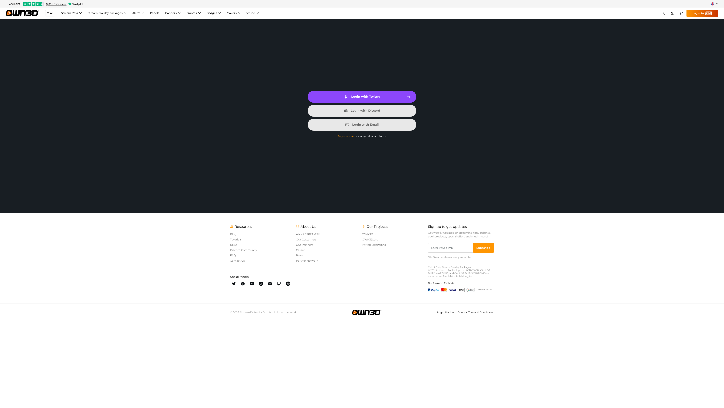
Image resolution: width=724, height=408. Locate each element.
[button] (483, 248)
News (233, 244)
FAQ (233, 255)
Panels (154, 13)
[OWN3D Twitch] (279, 283)
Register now (346, 136)
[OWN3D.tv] (367, 312)
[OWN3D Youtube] (252, 283)
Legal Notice (445, 312)
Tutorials (236, 239)
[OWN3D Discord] (270, 283)
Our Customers (306, 239)
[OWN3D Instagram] (261, 283)
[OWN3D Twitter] (234, 283)
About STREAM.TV (308, 234)
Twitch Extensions (374, 244)
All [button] (51, 13)
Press (299, 255)
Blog (233, 234)
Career (300, 250)
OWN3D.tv (369, 234)
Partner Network (307, 260)
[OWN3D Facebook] (243, 283)
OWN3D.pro (370, 239)
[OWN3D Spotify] (288, 283)
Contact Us (237, 260)
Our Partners (304, 244)
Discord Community (243, 250)
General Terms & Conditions (476, 312)
